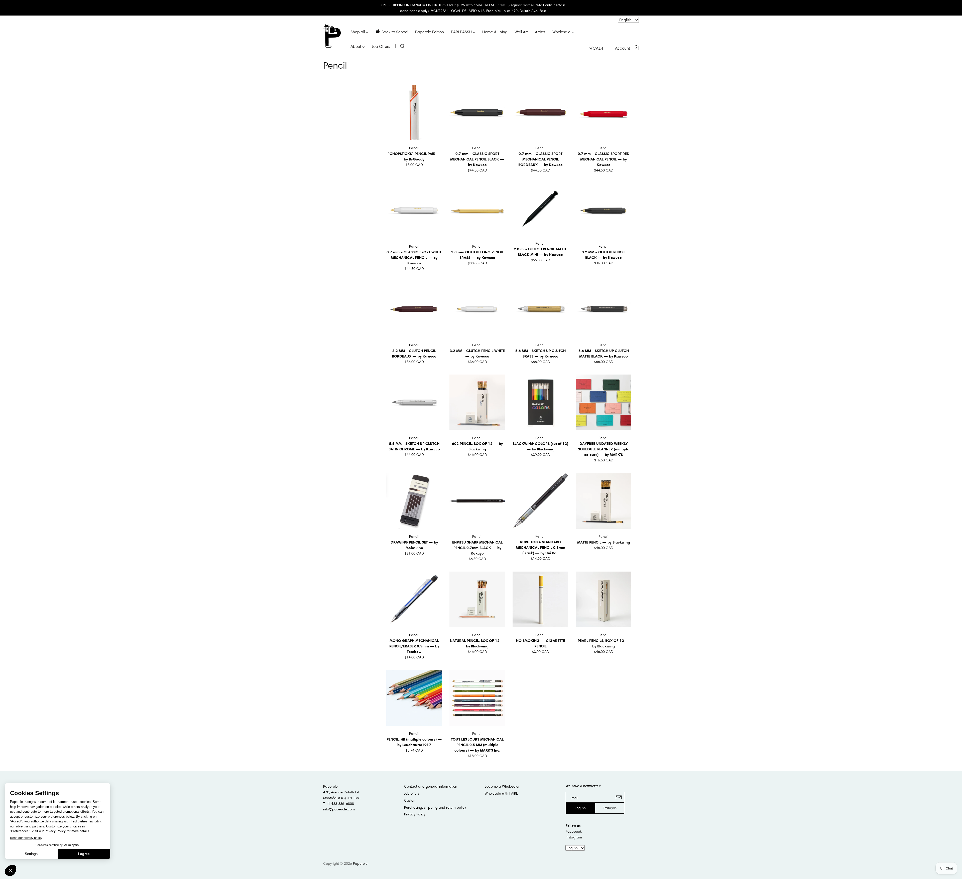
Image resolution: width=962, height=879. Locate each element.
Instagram (574, 837)
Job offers (411, 793)
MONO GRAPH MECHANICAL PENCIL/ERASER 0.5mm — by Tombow (414, 646)
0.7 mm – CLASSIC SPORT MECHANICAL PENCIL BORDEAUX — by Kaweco (540, 159)
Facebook (574, 831)
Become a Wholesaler (502, 786)
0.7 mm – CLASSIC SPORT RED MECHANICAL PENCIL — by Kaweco (604, 159)
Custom (410, 800)
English (580, 808)
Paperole (360, 863)
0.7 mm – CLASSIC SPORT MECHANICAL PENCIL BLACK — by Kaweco (477, 159)
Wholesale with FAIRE (501, 793)
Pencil (414, 148)
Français (610, 808)
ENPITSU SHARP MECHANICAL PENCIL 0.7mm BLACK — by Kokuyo (477, 548)
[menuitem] (359, 31)
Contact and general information (430, 786)
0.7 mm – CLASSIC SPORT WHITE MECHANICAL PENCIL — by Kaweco (414, 257)
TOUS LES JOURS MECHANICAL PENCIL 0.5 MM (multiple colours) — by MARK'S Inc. (477, 745)
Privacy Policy (414, 814)
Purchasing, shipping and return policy (435, 807)
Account (622, 48)
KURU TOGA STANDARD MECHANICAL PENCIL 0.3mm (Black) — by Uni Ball (540, 547)
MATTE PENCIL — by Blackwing (603, 542)
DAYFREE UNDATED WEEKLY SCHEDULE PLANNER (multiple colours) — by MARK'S (603, 449)
